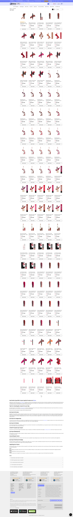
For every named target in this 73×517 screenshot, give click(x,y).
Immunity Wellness (41, 6)
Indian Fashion (52, 6)
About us (58, 1)
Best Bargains (22, 6)
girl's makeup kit (22, 498)
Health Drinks (47, 6)
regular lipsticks (23, 503)
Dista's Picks (26, 6)
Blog (53, 1)
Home (11, 8)
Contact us (61, 1)
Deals (55, 1)
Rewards (50, 1)
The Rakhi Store (57, 6)
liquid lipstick (45, 516)
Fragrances (35, 6)
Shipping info (46, 1)
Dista (34, 496)
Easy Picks (31, 6)
